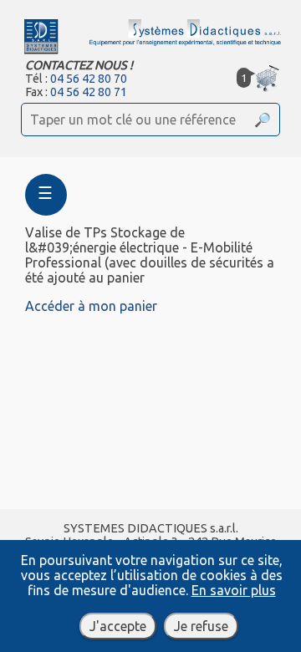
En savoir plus (233, 590)
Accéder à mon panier (91, 305)
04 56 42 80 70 (88, 78)
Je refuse (201, 626)
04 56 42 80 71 (88, 92)
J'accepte (117, 626)
